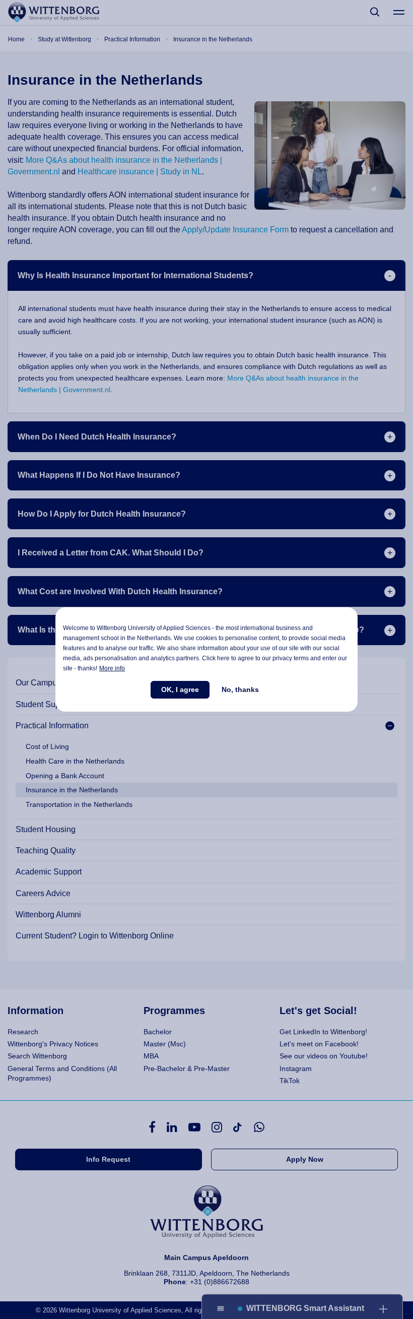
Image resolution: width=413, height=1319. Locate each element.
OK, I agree (180, 689)
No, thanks (240, 689)
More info (112, 668)
